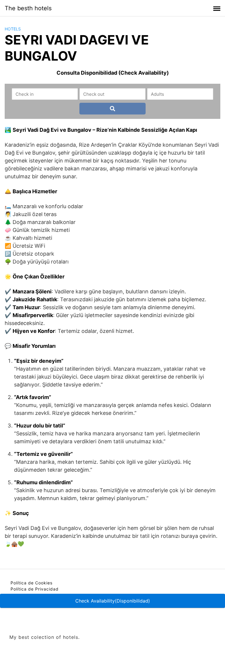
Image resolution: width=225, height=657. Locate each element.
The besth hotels (28, 8)
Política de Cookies (31, 582)
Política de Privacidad (35, 588)
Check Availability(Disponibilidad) (112, 601)
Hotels (13, 28)
